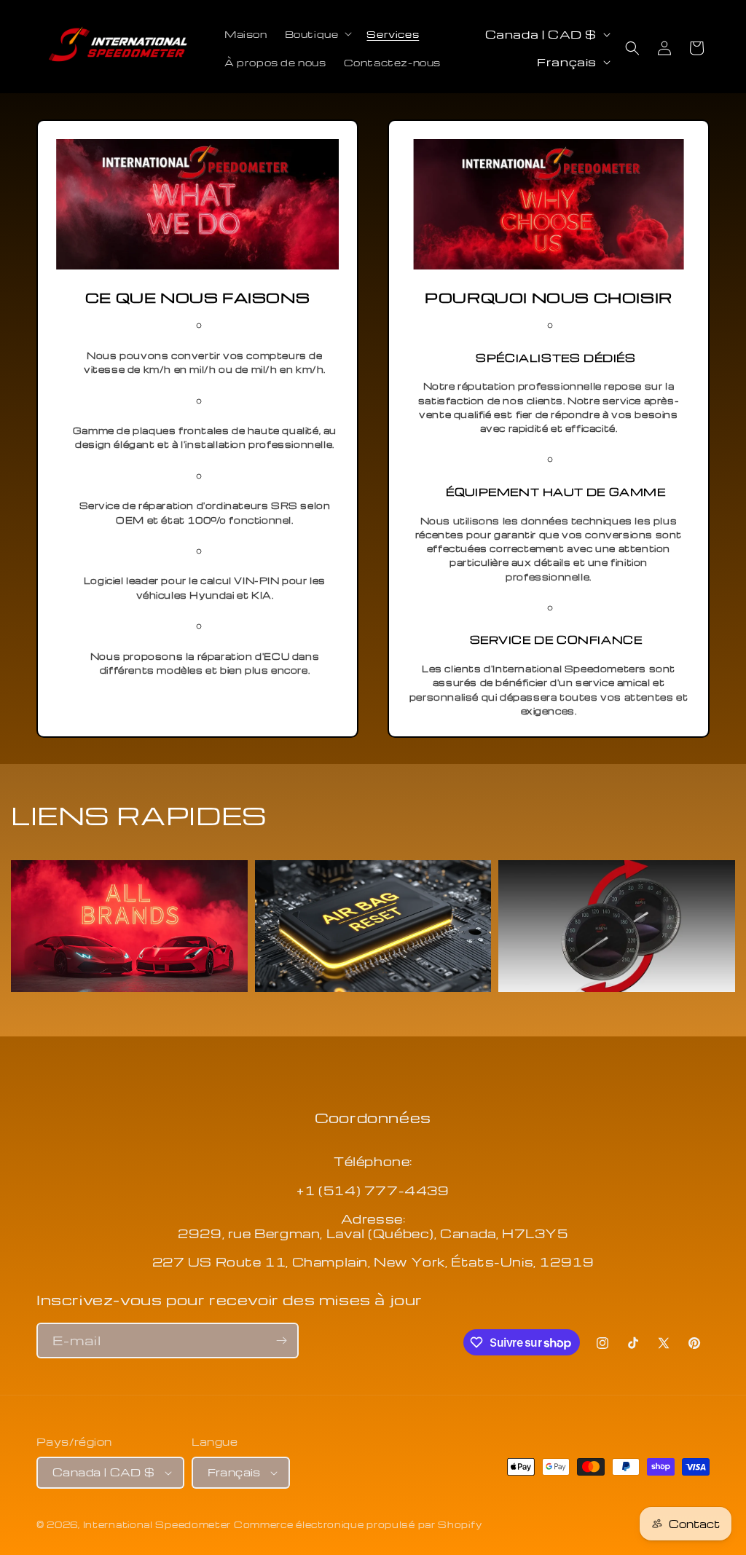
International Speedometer (157, 1524)
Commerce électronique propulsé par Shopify (358, 1524)
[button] (317, 34)
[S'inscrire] (281, 1340)
